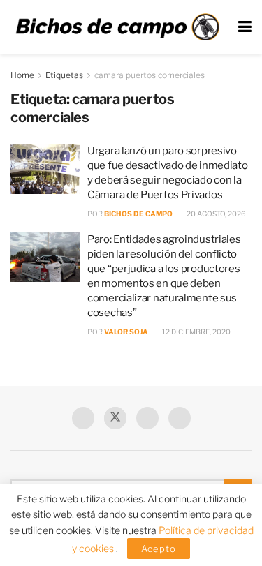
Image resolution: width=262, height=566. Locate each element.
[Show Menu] (245, 27)
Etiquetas (64, 75)
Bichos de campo (138, 213)
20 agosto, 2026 (215, 213)
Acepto (158, 548)
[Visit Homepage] (117, 26)
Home (22, 75)
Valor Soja (126, 331)
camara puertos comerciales (149, 75)
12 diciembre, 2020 (196, 331)
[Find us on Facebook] (83, 418)
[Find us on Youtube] (147, 418)
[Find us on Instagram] (179, 418)
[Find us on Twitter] (115, 418)
